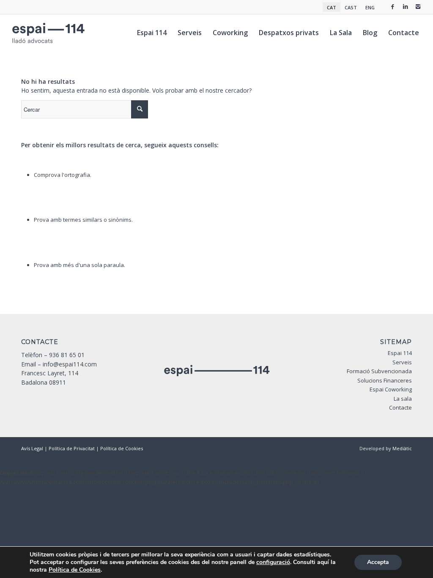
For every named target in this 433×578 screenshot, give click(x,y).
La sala (403, 398)
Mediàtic (402, 448)
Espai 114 (400, 353)
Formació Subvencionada (379, 371)
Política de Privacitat (72, 448)
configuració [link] (273, 562)
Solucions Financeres (384, 380)
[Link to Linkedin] (405, 6)
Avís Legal (32, 448)
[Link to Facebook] (392, 6)
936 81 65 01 (67, 355)
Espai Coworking (391, 389)
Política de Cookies (121, 448)
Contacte (400, 407)
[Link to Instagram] (418, 6)
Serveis (402, 362)
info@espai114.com (70, 364)
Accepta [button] (378, 562)
